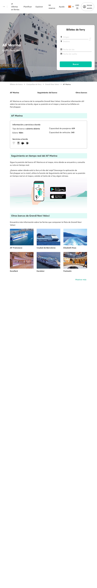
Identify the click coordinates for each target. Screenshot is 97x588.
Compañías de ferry (33, 84)
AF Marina (67, 84)
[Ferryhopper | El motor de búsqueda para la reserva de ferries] (4, 6)
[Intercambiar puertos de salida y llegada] (90, 39)
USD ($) (77, 6)
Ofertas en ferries (15, 8)
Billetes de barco (16, 84)
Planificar (28, 6)
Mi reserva (52, 6)
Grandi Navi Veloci (52, 84)
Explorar (39, 6)
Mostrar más (80, 279)
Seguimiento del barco (47, 92)
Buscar (76, 64)
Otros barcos (81, 92)
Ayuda (61, 6)
